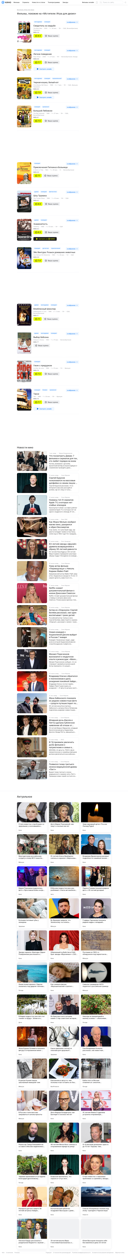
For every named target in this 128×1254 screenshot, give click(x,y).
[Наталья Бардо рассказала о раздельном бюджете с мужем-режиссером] (32, 1234)
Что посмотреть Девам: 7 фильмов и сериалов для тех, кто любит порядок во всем (63, 458)
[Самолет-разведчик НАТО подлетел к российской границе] (96, 977)
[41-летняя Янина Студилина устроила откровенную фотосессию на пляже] (96, 1106)
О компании (9, 1252)
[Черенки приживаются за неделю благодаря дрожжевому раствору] (32, 1170)
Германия (36, 30)
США (64, 28)
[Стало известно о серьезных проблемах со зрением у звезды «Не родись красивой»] (96, 1170)
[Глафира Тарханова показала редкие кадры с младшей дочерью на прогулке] (96, 913)
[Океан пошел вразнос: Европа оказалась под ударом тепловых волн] (32, 977)
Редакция (49, 1252)
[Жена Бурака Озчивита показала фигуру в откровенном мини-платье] (32, 1042)
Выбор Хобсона (40, 337)
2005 (45, 28)
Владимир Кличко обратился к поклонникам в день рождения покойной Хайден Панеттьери (63, 679)
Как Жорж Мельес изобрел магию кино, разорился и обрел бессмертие (62, 524)
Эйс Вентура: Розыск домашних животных (54, 252)
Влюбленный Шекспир (44, 309)
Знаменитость (40, 224)
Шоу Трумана (40, 195)
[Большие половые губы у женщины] (32, 913)
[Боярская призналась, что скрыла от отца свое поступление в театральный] (64, 1170)
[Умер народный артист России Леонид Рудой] (96, 817)
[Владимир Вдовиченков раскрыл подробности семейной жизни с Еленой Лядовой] (96, 849)
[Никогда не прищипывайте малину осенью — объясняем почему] (96, 1009)
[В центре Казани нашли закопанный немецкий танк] (32, 1074)
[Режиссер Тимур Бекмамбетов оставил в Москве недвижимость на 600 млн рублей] (32, 1138)
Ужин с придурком (42, 365)
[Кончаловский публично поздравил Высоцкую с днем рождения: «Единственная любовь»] (64, 1202)
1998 (51, 85)
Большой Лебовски (42, 111)
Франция (75, 85)
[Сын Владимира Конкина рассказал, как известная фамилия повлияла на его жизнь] (96, 1042)
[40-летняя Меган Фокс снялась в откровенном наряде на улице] (64, 1138)
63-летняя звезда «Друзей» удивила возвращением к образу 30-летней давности (63, 546)
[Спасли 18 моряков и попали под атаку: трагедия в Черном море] (96, 1202)
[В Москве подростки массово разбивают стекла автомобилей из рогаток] (64, 881)
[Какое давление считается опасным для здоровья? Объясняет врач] (64, 1042)
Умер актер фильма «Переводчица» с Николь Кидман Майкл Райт (61, 568)
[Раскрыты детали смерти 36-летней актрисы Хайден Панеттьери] (32, 1202)
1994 (53, 255)
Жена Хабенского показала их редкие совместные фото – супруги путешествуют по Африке (63, 701)
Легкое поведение (42, 54)
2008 (44, 56)
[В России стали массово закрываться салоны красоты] (32, 1106)
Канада (75, 56)
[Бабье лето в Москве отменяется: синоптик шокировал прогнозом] (96, 1074)
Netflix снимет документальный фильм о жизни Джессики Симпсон (62, 590)
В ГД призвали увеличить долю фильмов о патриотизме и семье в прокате (61, 745)
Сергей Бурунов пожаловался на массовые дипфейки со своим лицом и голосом (63, 480)
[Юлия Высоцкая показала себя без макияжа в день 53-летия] (96, 1234)
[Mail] (3, 2)
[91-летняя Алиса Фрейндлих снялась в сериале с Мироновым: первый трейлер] (64, 849)
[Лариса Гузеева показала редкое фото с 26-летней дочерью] (96, 881)
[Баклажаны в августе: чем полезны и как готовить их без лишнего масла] (64, 1074)
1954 (47, 340)
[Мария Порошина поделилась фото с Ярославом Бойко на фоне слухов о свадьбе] (32, 881)
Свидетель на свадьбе (44, 26)
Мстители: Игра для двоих (25, 10)
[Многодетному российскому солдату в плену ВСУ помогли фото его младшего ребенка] (32, 849)
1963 (46, 170)
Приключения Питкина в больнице (50, 167)
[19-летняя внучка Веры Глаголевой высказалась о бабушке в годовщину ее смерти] (64, 1234)
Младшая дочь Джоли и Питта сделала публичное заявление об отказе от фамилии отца (62, 723)
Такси (36, 394)
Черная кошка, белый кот (46, 82)
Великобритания (72, 28)
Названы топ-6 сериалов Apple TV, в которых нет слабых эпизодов (61, 502)
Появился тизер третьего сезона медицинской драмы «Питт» (63, 767)
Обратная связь (119, 1252)
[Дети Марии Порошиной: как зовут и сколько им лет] (64, 817)
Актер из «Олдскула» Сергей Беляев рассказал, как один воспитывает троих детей (63, 612)
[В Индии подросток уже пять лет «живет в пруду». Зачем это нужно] (32, 1009)
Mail (3, 1252)
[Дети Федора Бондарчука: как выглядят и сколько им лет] (64, 1106)
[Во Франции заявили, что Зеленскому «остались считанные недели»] (64, 913)
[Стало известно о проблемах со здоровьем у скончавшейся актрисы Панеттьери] (32, 817)
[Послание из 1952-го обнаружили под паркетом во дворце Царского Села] (96, 945)
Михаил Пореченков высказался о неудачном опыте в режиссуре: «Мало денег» (62, 657)
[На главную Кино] (7, 2)
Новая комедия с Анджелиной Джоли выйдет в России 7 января (63, 634)
